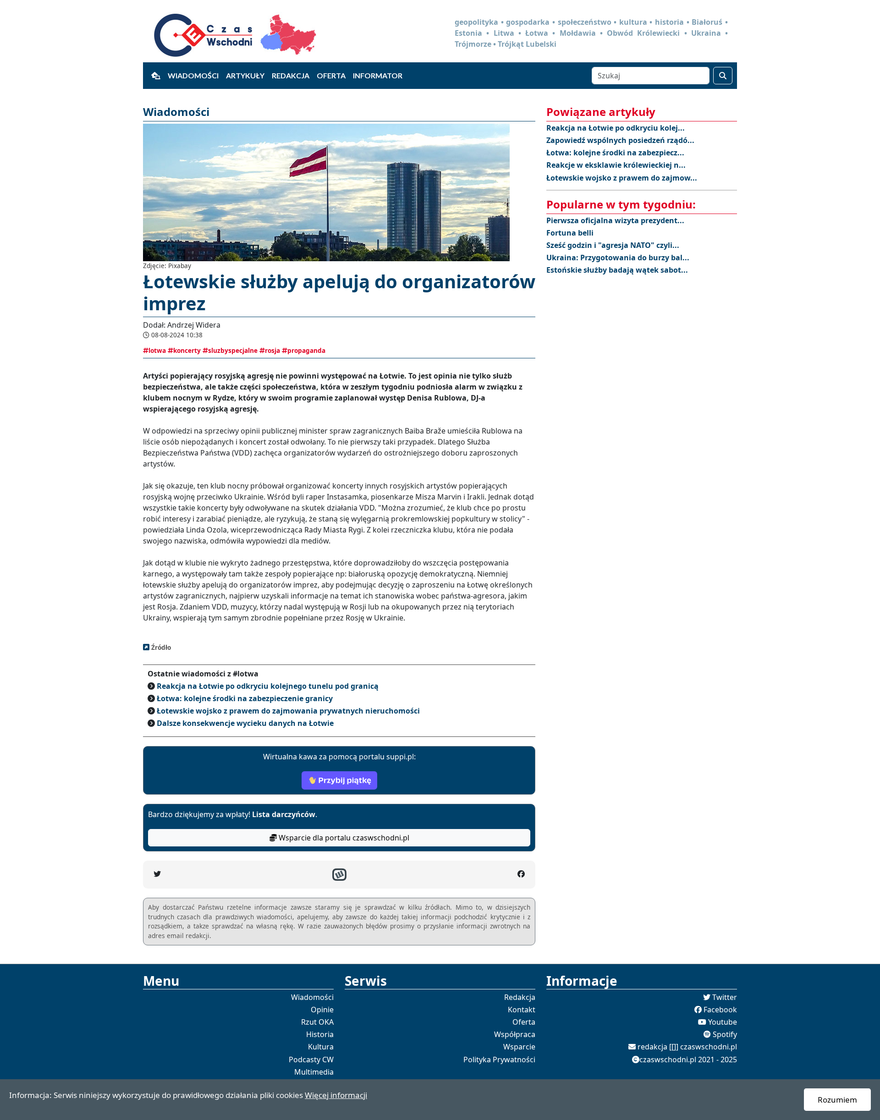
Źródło (160, 647)
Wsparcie (519, 1047)
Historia (320, 1034)
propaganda (306, 350)
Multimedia (314, 1072)
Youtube (722, 1022)
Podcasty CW (311, 1059)
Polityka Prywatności (499, 1059)
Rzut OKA (317, 1022)
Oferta (331, 75)
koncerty (187, 350)
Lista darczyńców (283, 814)
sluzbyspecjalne (233, 350)
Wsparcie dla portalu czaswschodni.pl (343, 838)
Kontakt (521, 1010)
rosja (272, 350)
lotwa (157, 350)
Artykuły (245, 75)
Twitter (724, 997)
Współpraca (514, 1034)
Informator (377, 75)
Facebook (720, 1010)
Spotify (725, 1034)
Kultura (321, 1047)
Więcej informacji (336, 1095)
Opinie (322, 1010)
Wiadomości (193, 75)
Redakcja (290, 75)
